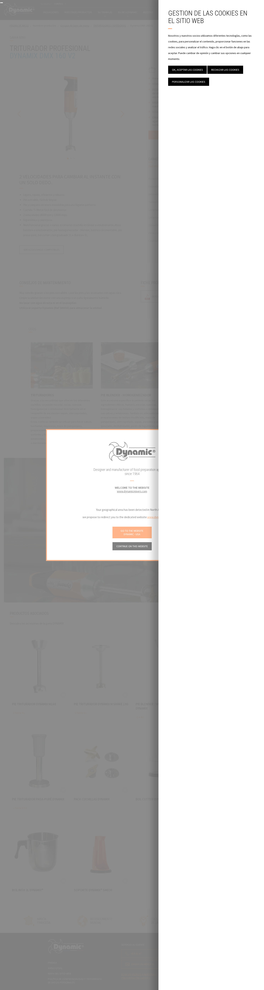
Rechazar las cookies (225, 69)
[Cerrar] (1, 2)
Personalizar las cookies (188, 81)
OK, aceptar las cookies (187, 69)
